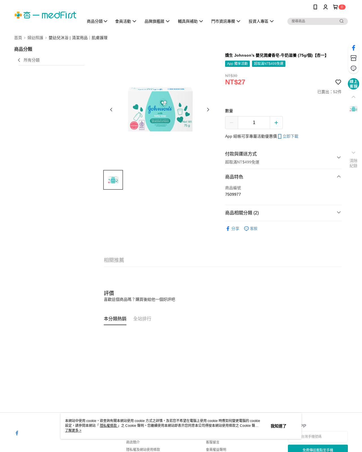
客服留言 (212, 442)
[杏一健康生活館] (45, 15)
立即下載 (290, 136)
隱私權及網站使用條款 (143, 450)
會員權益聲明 (216, 450)
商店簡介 (133, 442)
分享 (235, 228)
